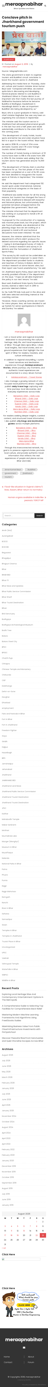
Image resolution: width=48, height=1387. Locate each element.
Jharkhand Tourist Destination (15, 797)
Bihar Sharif (7, 597)
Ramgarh (6, 897)
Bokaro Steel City (9, 641)
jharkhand (27, 473)
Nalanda (5, 858)
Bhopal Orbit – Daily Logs (26, 398)
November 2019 (9, 1171)
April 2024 (6, 1133)
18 (11, 1235)
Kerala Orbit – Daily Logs (26, 406)
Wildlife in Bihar (8, 980)
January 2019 (7, 1205)
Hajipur (5, 747)
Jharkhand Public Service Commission (19, 791)
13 (24, 1231)
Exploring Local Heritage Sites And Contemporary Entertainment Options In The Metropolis (22, 997)
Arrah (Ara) (7, 530)
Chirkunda (6, 675)
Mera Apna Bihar (26, 441)
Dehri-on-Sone (8, 691)
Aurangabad (7, 536)
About (31, 1357)
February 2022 (8, 1149)
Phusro (5, 875)
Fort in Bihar (7, 719)
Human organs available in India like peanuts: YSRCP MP (26, 499)
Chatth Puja (7, 658)
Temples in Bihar (9, 930)
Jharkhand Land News (11, 786)
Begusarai (6, 552)
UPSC (4, 952)
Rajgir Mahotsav (9, 891)
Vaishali (5, 958)
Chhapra (6, 663)
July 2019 (6, 1194)
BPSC (4, 647)
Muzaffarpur (7, 852)
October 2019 (8, 1177)
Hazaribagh (7, 752)
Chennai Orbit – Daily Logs (26, 401)
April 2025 (6, 1105)
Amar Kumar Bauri (13, 469)
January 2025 (8, 1110)
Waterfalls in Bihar (10, 969)
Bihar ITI (5, 580)
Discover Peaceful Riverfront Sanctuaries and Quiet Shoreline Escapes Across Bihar (23, 1039)
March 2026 (7, 1077)
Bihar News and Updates (12, 586)
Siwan (4, 925)
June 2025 (6, 1099)
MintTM (28, 1380)
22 (37, 1235)
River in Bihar (7, 908)
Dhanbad (6, 702)
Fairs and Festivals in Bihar (13, 713)
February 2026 (8, 1083)
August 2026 (7, 1055)
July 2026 (6, 1060)
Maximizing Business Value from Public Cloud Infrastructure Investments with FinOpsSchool (21, 1029)
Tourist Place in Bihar (11, 941)
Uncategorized (8, 947)
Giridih (4, 741)
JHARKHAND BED (9, 780)
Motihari (5, 830)
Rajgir (4, 886)
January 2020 (8, 1160)
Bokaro (5, 636)
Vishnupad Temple (10, 963)
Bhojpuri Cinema (9, 563)
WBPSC (5, 975)
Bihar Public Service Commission (16, 591)
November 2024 (9, 1116)
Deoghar (6, 697)
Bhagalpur (6, 558)
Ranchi (5, 902)
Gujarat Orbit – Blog (26, 436)
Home (7, 1357)
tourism (8, 477)
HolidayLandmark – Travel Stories (26, 377)
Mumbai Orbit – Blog (26, 443)
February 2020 (8, 1155)
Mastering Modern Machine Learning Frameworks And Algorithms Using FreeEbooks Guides (20, 1017)
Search (39, 515)
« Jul (4, 1248)
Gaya (4, 736)
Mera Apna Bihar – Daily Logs (26, 409)
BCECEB (5, 547)
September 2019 (9, 1183)
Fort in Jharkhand (9, 725)
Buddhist (31, 469)
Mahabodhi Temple (10, 819)
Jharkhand (8, 59)
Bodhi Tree (6, 630)
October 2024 (8, 1121)
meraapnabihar (24, 4)
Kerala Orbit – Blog (26, 438)
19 (18, 1235)
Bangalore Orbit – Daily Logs (27, 396)
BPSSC (4, 652)
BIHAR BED (6, 575)
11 (11, 1231)
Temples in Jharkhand (12, 936)
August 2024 (7, 1127)
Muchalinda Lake (9, 836)
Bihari (4, 608)
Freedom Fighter (9, 730)
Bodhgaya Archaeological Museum (17, 625)
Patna (4, 869)
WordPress (42, 1385)
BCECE (5, 541)
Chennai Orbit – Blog (26, 433)
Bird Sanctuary (8, 613)
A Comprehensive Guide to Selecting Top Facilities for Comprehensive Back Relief (22, 1007)
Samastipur (7, 919)
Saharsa (5, 913)
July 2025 (6, 1094)
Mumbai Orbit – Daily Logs (26, 412)
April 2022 (6, 1144)
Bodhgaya (6, 619)
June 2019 (6, 1199)
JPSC (4, 808)
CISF (4, 680)
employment (8, 708)
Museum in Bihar (9, 847)
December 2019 (9, 1166)
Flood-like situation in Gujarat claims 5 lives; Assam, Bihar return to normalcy (23, 488)
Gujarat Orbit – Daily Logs (26, 404)
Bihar (4, 569)
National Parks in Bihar (11, 863)
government (10, 473)
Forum (31, 1362)
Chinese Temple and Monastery (16, 669)
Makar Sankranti (9, 825)
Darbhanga (7, 686)
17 (5, 1235)
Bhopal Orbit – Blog (26, 430)
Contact (8, 1362)
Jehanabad (7, 769)
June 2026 (6, 1066)
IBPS (3, 758)
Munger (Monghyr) (10, 841)
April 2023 (6, 1138)
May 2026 (6, 1071)
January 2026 (8, 1088)
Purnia (4, 880)
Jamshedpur (7, 763)
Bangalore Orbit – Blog (26, 428)
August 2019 (7, 1188)
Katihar (5, 813)
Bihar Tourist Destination (13, 602)
